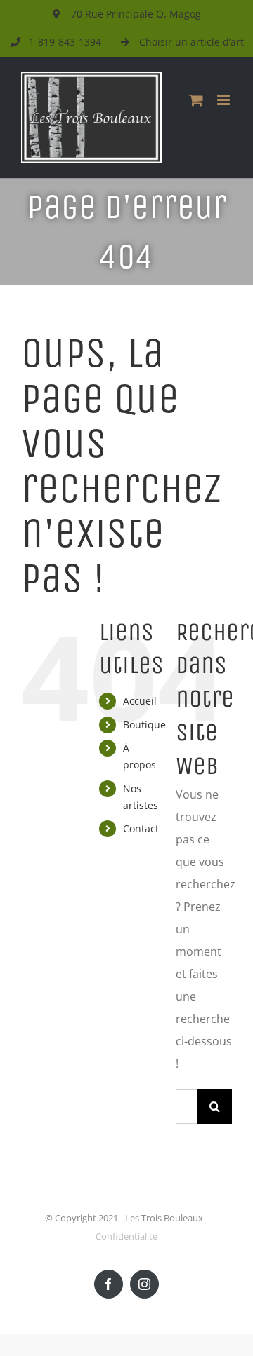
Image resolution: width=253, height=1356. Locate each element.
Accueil (140, 700)
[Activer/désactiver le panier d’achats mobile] (196, 100)
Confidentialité (126, 1236)
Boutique (144, 724)
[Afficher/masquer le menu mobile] (224, 100)
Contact (141, 828)
